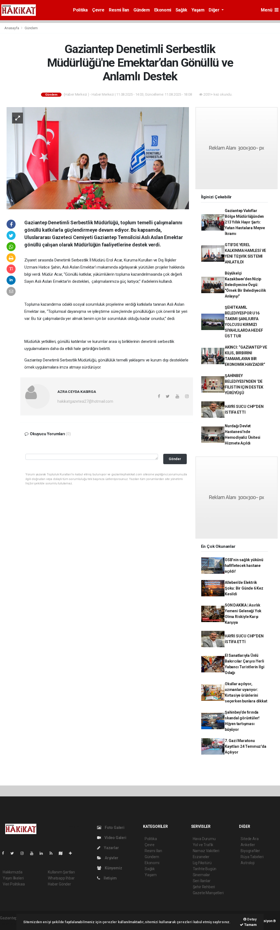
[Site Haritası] (63, 853)
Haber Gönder (59, 884)
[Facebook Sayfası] (5, 853)
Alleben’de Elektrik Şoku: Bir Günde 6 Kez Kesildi (244, 588)
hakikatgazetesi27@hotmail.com (85, 401)
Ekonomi (162, 10)
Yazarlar (111, 848)
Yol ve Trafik (203, 845)
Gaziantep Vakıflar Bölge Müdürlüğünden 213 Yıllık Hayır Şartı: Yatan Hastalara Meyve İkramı (245, 222)
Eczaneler (201, 857)
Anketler (248, 845)
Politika (80, 10)
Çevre (98, 10)
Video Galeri (115, 837)
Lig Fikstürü (202, 863)
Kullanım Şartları (61, 872)
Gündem (141, 10)
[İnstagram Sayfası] (24, 853)
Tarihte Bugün (205, 869)
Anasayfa (12, 28)
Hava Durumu (204, 839)
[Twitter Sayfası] (14, 853)
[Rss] (53, 853)
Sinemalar (201, 875)
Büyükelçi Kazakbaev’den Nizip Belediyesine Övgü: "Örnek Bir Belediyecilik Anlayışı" (245, 284)
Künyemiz (113, 868)
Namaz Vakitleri (206, 851)
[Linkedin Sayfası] (43, 853)
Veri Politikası (14, 884)
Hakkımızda (12, 872)
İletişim (109, 878)
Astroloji (247, 863)
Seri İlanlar (202, 881)
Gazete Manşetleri (208, 893)
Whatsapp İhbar (61, 878)
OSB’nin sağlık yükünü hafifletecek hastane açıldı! (244, 565)
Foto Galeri (114, 827)
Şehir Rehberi (204, 887)
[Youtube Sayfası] (34, 853)
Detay (251, 919)
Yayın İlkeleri (13, 878)
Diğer (214, 10)
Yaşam (197, 10)
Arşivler (111, 858)
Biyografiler (250, 851)
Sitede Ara (249, 839)
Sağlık (181, 10)
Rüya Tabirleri (252, 857)
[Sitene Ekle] (72, 853)
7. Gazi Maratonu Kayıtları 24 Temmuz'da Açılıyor (245, 746)
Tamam (250, 925)
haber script (10, 924)
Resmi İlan (119, 10)
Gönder (175, 459)
